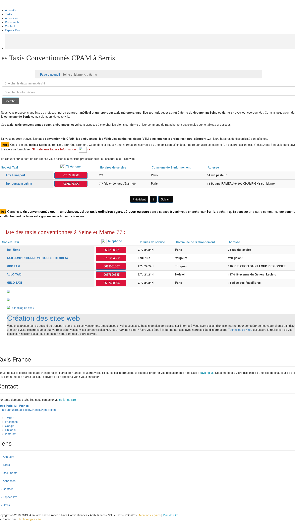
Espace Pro (12, 30)
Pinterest (10, 434)
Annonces (11, 18)
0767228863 (70, 175)
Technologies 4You (240, 330)
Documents (12, 22)
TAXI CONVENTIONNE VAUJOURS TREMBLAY (37, 258)
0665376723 (70, 183)
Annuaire (10, 10)
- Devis (5, 505)
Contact (10, 26)
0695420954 (111, 250)
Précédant (139, 199)
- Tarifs (5, 465)
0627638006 (111, 283)
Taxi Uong (13, 250)
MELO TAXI (14, 283)
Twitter (9, 418)
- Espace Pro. (9, 497)
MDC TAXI (13, 266)
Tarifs (8, 14)
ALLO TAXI (14, 274)
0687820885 (111, 274)
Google (9, 426)
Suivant (165, 199)
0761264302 (111, 258)
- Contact (7, 489)
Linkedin (10, 430)
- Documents (9, 473)
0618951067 (111, 266)
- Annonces (8, 481)
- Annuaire (7, 457)
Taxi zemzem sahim (19, 183)
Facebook (11, 422)
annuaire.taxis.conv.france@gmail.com (31, 410)
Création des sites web (43, 317)
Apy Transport (15, 175)
